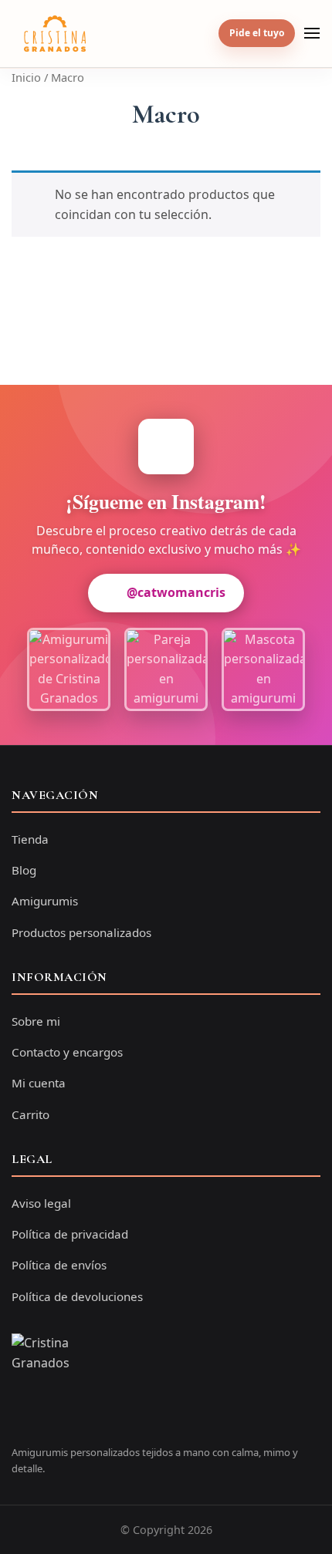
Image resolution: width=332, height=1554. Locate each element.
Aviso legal (41, 1203)
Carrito (30, 1114)
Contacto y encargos (67, 1052)
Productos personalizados (81, 932)
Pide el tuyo (256, 32)
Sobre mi (36, 1021)
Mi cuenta (39, 1082)
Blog (24, 870)
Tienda (30, 839)
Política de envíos (59, 1265)
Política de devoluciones (77, 1296)
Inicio (26, 77)
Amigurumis (45, 900)
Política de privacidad (70, 1234)
